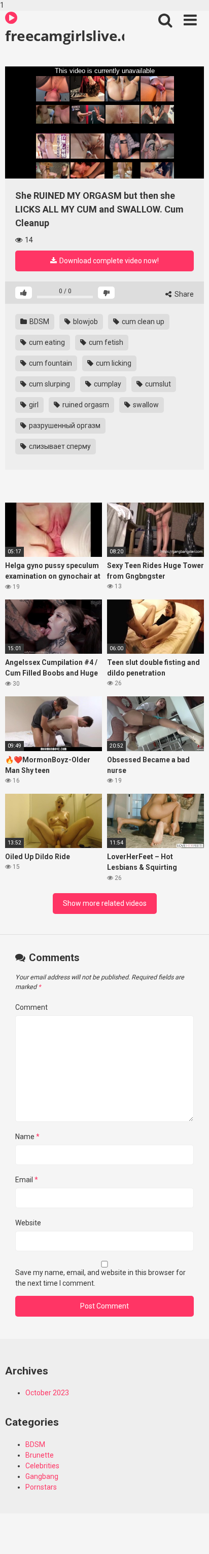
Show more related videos (105, 903)
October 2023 (47, 1393)
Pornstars (41, 1487)
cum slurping (48, 384)
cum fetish (105, 342)
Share (183, 294)
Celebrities (42, 1466)
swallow (145, 405)
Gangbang (41, 1476)
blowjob (85, 321)
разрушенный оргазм (63, 425)
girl (33, 405)
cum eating (46, 342)
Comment (31, 1007)
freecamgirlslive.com (64, 35)
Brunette (39, 1455)
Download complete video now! (108, 261)
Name (27, 1137)
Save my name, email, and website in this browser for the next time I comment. (100, 1277)
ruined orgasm (85, 405)
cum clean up (142, 321)
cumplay (106, 384)
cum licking (112, 363)
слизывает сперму (59, 446)
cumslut (157, 384)
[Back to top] (190, 1535)
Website (28, 1223)
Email (26, 1180)
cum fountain (49, 363)
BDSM (38, 321)
